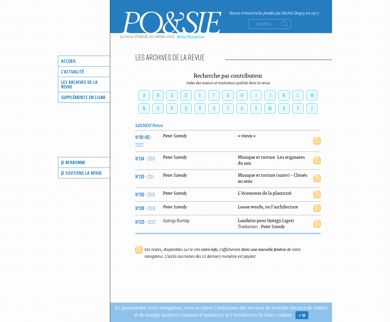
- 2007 (145, 221)
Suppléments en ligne (83, 97)
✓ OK (301, 315)
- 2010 (145, 158)
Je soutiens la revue (81, 173)
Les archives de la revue (79, 84)
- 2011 (144, 176)
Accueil (68, 61)
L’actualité (72, 72)
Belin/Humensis (190, 37)
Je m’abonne (73, 162)
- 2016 (145, 194)
